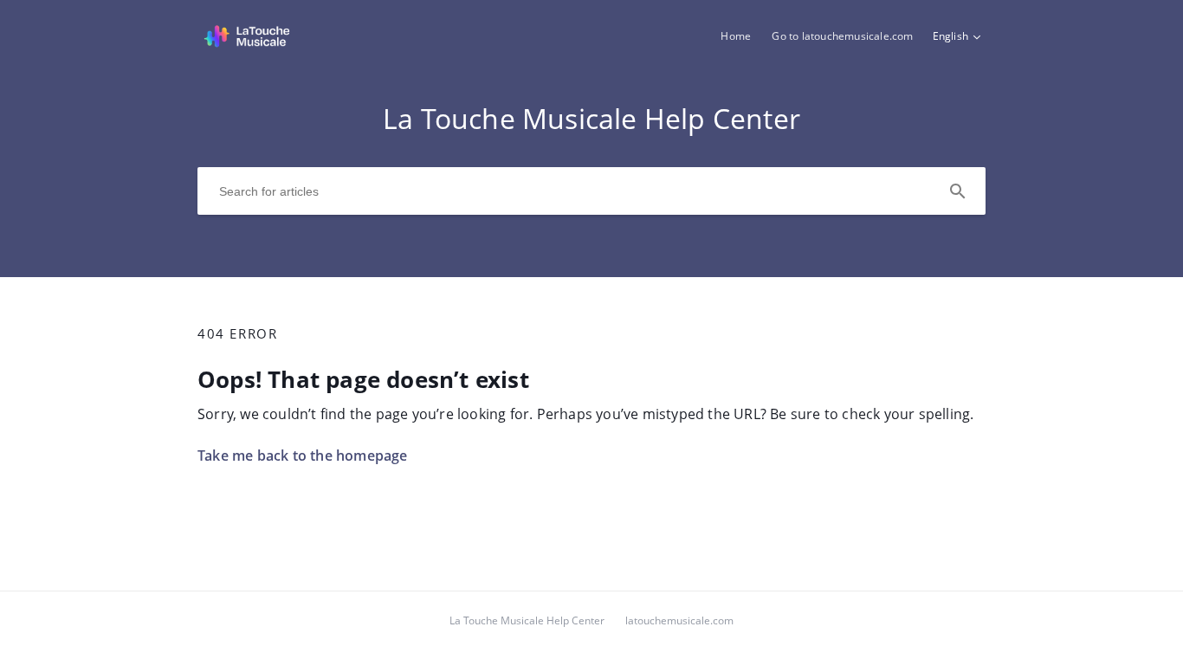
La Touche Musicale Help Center (526, 620)
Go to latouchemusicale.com (842, 36)
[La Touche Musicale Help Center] (246, 44)
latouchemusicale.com (679, 620)
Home (736, 36)
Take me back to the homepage (302, 455)
